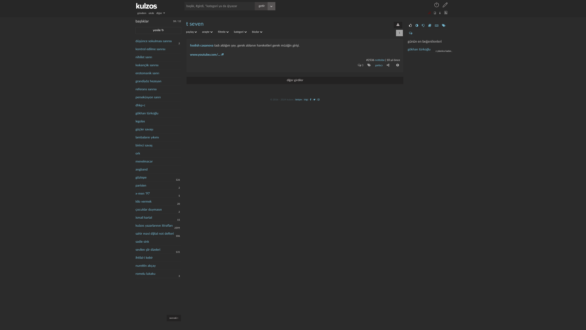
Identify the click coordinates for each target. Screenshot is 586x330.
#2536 (370, 60)
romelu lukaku (145, 273)
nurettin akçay (146, 265)
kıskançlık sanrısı (147, 65)
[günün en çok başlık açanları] (444, 25)
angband (142, 169)
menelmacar (144, 161)
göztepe (141, 177)
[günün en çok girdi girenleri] (437, 25)
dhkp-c (140, 105)
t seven (194, 24)
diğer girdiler (295, 80)
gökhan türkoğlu (147, 113)
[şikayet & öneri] (398, 25)
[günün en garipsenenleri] (417, 25)
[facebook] (310, 100)
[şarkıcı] (368, 65)
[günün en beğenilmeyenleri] (423, 25)
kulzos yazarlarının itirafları (154, 225)
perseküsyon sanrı (148, 97)
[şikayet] (397, 65)
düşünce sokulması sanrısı (154, 41)
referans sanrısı (146, 89)
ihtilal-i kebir (144, 257)
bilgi (306, 100)
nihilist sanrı (144, 57)
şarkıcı (379, 65)
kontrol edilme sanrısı (150, 49)
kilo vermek (144, 201)
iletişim (298, 100)
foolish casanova (201, 45)
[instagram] (318, 100)
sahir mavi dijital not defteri (155, 233)
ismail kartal (144, 217)
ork (138, 153)
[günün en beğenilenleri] (410, 25)
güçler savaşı (144, 129)
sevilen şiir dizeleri (148, 249)
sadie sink (142, 241)
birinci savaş (144, 145)
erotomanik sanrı (147, 73)
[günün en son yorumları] (411, 33)
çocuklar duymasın (149, 209)
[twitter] (314, 100)
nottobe (380, 60)
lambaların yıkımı (147, 137)
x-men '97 (143, 193)
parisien (141, 185)
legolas (140, 121)
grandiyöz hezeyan (148, 81)
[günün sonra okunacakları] (430, 25)
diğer (159, 13)
